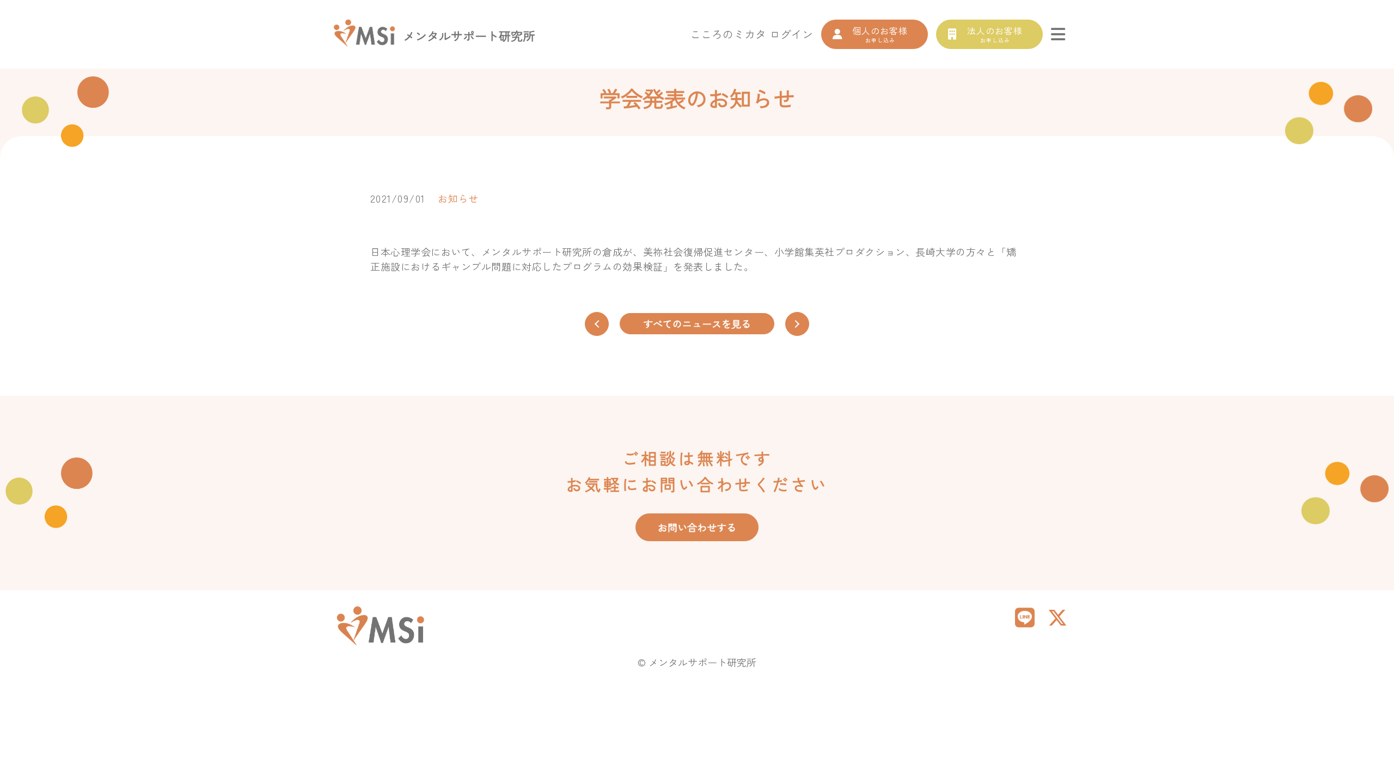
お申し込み (880, 34)
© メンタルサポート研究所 (697, 662)
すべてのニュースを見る (697, 323)
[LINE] (1025, 616)
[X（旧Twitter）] (1057, 616)
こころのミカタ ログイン (751, 34)
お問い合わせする (697, 527)
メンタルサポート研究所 (469, 35)
